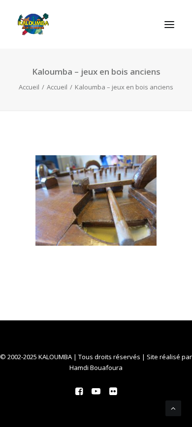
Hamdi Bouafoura (96, 367)
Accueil (29, 87)
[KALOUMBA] (33, 24)
